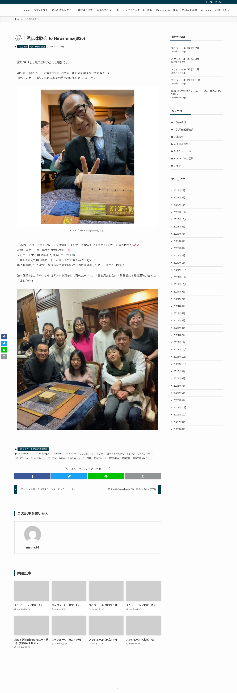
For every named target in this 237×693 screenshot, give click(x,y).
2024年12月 (180, 270)
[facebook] (207, 2)
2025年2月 (179, 255)
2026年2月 (179, 197)
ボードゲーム (22, 458)
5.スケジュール (182, 151)
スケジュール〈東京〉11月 (185, 82)
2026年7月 (179, 190)
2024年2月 (179, 335)
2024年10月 (180, 284)
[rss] (216, 2)
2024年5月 (179, 313)
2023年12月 (180, 349)
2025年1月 (179, 262)
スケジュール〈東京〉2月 (185, 60)
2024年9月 (179, 291)
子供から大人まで (76, 458)
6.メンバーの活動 (183, 158)
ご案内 (177, 165)
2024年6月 (179, 306)
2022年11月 (179, 407)
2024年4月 (179, 320)
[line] (211, 2)
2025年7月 (179, 233)
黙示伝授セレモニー (142, 458)
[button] (32, 476)
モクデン (52, 458)
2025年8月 (179, 226)
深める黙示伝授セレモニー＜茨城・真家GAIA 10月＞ (195, 94)
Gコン (34, 453)
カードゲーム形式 (115, 453)
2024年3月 (179, 327)
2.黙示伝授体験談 (37, 47)
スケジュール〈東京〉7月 (185, 50)
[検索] (220, 2)
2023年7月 (179, 385)
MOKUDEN (71, 453)
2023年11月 (179, 356)
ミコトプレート (38, 458)
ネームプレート (144, 453)
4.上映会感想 (181, 144)
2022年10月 (180, 414)
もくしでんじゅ (86, 453)
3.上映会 (179, 136)
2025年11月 (179, 212)
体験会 (62, 458)
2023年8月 (179, 378)
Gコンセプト (45, 453)
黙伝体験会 (114, 458)
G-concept (23, 453)
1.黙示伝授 (22, 47)
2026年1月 (179, 204)
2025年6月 (179, 241)
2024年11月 (179, 277)
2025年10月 (180, 219)
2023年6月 (179, 392)
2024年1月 (179, 342)
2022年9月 (179, 421)
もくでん (100, 453)
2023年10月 (180, 364)
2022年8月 (179, 429)
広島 (89, 458)
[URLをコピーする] (143, 476)
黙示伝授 (126, 458)
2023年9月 (179, 371)
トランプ (130, 453)
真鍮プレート (100, 458)
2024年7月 (179, 299)
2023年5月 (179, 400)
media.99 (32, 547)
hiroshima (58, 453)
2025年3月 (179, 248)
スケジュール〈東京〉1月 (185, 71)
